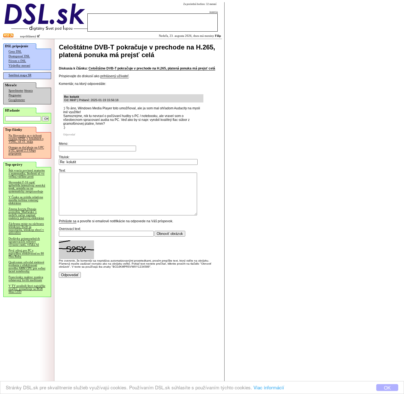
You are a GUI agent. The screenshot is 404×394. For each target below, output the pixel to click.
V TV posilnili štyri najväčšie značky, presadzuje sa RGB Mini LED (27, 288)
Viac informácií (268, 387)
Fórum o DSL (17, 60)
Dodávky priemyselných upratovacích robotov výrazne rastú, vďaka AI (24, 241)
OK (387, 387)
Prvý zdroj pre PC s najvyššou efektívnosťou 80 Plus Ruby (26, 253)
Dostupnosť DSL (19, 56)
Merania (28, 90)
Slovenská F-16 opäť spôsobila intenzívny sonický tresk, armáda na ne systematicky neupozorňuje (27, 187)
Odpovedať (69, 134)
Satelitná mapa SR (20, 75)
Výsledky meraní (19, 65)
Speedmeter (16, 90)
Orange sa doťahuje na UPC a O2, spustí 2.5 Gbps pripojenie (26, 150)
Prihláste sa (67, 221)
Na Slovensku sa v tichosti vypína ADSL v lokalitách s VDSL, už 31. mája (26, 138)
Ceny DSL (15, 51)
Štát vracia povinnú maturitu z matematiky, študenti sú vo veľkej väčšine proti (27, 173)
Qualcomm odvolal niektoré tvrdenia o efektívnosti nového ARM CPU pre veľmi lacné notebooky (27, 267)
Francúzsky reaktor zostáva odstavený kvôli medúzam (26, 279)
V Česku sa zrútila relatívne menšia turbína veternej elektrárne (26, 200)
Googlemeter (17, 99)
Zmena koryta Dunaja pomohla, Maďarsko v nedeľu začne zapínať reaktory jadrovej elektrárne (26, 213)
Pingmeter (15, 95)
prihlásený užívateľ (114, 76)
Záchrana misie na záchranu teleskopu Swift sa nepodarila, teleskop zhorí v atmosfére (26, 228)
